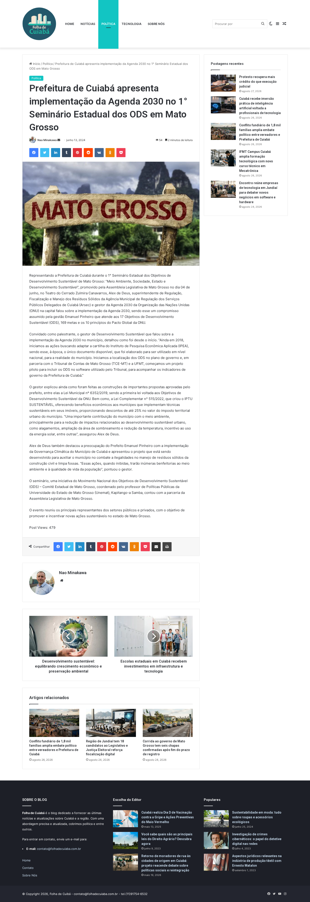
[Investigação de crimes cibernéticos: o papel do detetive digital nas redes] (216, 840)
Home (69, 24)
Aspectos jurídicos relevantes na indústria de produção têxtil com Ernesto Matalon (257, 860)
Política (108, 24)
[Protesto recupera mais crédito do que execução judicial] (223, 83)
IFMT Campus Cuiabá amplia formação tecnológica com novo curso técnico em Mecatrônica (256, 161)
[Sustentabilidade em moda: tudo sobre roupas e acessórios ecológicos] (216, 818)
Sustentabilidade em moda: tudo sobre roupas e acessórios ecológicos (256, 817)
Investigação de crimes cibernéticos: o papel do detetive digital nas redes (256, 839)
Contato (28, 868)
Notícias (88, 24)
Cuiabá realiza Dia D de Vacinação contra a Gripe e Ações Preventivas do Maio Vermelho (167, 817)
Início (36, 64)
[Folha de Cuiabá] (39, 23)
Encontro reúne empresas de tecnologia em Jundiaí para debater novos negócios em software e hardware (258, 192)
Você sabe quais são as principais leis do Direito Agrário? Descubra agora (166, 839)
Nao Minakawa (47, 140)
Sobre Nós (156, 24)
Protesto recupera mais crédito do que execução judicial (258, 81)
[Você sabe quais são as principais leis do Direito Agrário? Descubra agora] (125, 840)
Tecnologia (131, 24)
